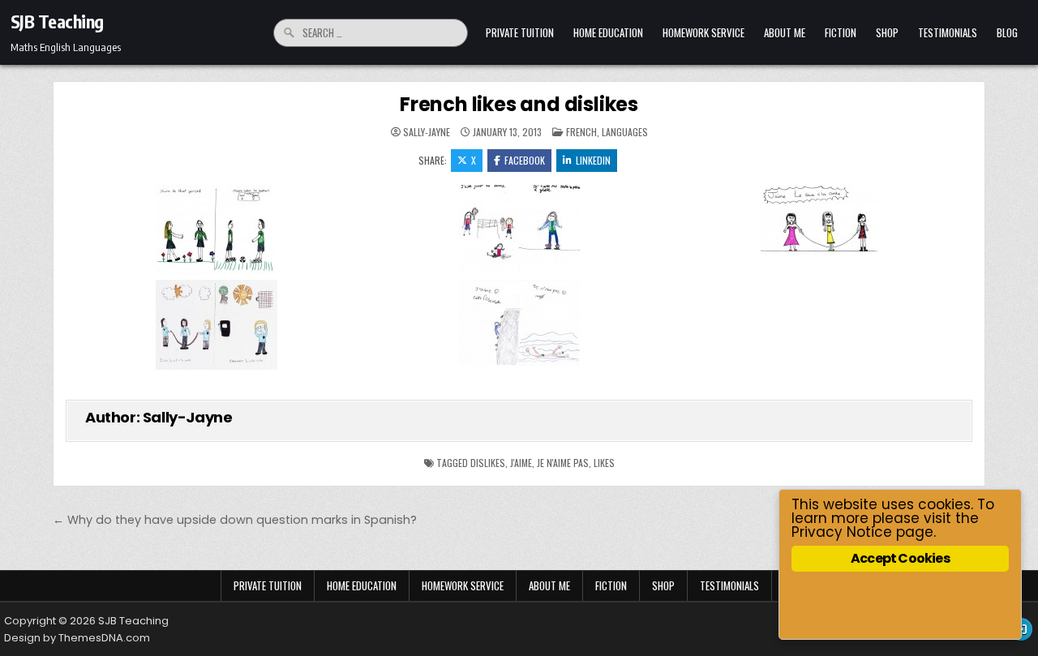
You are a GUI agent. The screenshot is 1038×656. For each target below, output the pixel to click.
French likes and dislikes (519, 104)
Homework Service (703, 32)
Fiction (840, 32)
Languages (625, 132)
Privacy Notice (841, 532)
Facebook (524, 160)
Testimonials (947, 32)
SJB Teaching (57, 21)
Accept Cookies (900, 558)
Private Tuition (520, 32)
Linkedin (593, 160)
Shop (887, 32)
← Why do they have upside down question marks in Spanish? (235, 520)
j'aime (521, 462)
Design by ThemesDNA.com (77, 637)
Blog (1007, 32)
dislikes (487, 462)
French (581, 132)
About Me (784, 32)
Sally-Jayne (426, 132)
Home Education (608, 32)
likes (604, 462)
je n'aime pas (563, 462)
